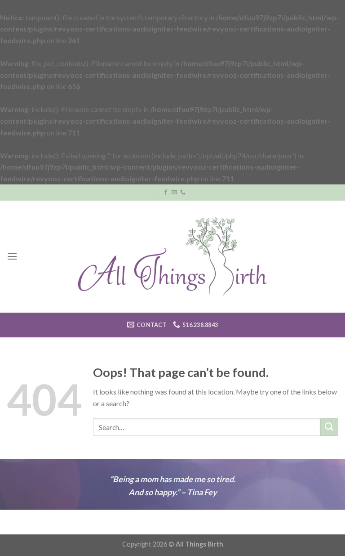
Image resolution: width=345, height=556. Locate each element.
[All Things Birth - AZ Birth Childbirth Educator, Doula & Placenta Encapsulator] (172, 256)
